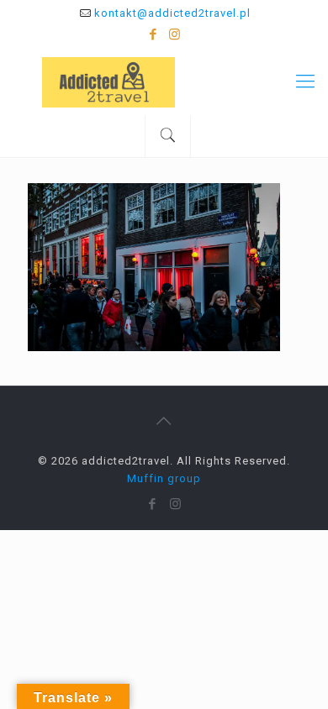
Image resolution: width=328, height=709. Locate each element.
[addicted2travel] (164, 81)
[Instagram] (175, 34)
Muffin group (164, 478)
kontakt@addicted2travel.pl (172, 13)
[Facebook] (153, 34)
